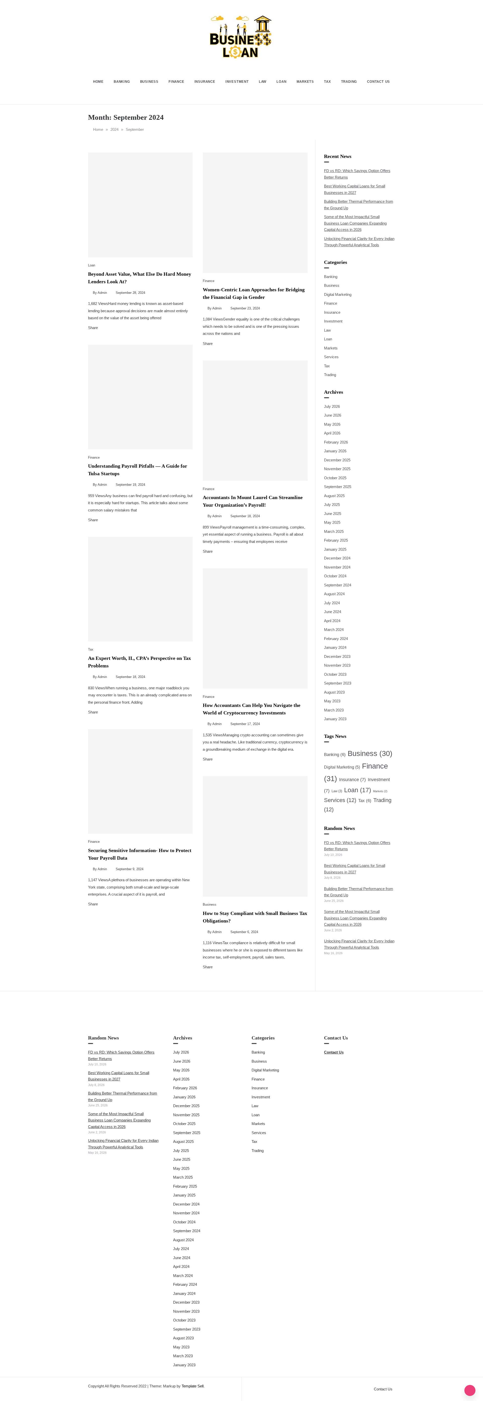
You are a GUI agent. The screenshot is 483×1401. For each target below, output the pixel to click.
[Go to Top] (469, 1390)
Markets (305, 82)
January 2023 (335, 719)
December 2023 (337, 656)
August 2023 (334, 692)
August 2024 (334, 594)
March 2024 (334, 629)
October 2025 (335, 478)
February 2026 (336, 442)
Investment (237, 82)
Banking (122, 82)
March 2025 (334, 531)
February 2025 (336, 540)
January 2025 (335, 549)
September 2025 (337, 487)
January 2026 (335, 451)
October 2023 (335, 674)
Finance (176, 82)
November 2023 (337, 665)
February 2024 (336, 638)
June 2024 (332, 612)
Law (262, 82)
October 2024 (335, 576)
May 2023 (332, 701)
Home (98, 82)
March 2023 (334, 710)
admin (102, 293)
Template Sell (193, 1386)
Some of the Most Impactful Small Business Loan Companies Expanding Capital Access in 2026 (355, 223)
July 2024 (332, 603)
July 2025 (332, 504)
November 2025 (337, 469)
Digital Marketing (337, 294)
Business (149, 82)
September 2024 (337, 585)
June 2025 (332, 513)
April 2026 (332, 433)
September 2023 (337, 683)
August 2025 (334, 496)
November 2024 (337, 567)
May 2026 (332, 424)
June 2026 (332, 415)
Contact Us (378, 82)
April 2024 (332, 621)
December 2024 (337, 558)
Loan (281, 82)
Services (331, 357)
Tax (327, 82)
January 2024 (335, 647)
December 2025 (337, 460)
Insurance (204, 82)
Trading (349, 82)
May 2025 (332, 522)
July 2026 (332, 406)
